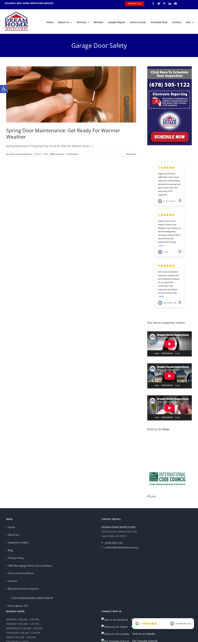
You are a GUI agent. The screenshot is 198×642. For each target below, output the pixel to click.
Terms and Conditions (21, 573)
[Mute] (182, 353)
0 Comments (72, 154)
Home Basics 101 (18, 606)
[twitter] (158, 3)
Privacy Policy (16, 558)
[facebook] (153, 3)
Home (11, 527)
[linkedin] (170, 3)
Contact (12, 581)
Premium (59, 154)
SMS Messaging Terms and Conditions (30, 565)
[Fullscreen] (187, 353)
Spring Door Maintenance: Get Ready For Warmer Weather (63, 133)
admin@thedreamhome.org (121, 547)
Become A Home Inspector (23, 588)
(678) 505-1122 (114, 543)
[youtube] (175, 3)
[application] (169, 343)
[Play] (151, 353)
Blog (52, 154)
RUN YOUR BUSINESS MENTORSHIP (32, 598)
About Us (13, 534)
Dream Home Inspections (20, 154)
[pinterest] (164, 3)
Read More (131, 154)
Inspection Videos (18, 542)
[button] (4, 89)
